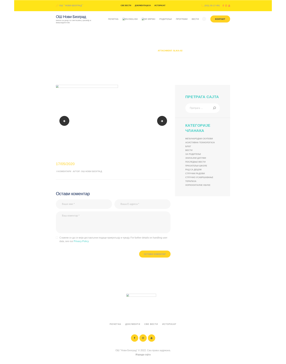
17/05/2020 (65, 164)
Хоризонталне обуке (197, 185)
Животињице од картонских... (136, 50)
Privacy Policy (81, 241)
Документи (132, 324)
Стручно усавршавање (199, 177)
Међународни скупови (199, 138)
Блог (188, 146)
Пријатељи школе (196, 166)
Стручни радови (195, 173)
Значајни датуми (195, 158)
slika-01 (63, 121)
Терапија (190, 181)
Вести (188, 150)
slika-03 (165, 121)
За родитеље (193, 154)
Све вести (151, 324)
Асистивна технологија (200, 142)
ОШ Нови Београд (91, 171)
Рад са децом (193, 169)
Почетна (109, 50)
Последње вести (195, 162)
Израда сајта (143, 354)
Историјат (169, 324)
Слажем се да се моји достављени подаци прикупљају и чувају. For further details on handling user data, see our (113, 239)
